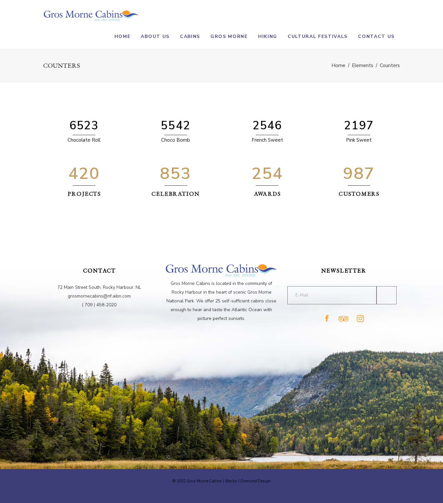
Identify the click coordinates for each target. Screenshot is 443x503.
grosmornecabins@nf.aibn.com (99, 296)
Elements (362, 65)
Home (338, 65)
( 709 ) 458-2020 (99, 305)
